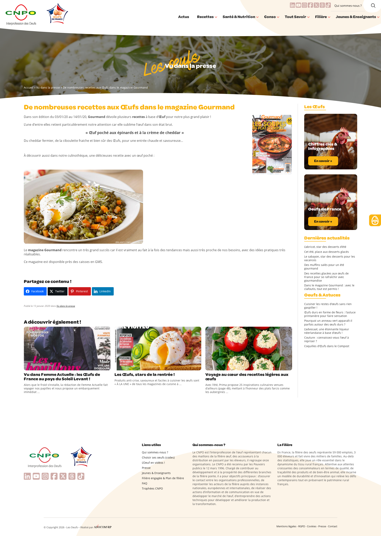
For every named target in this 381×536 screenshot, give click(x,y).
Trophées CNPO (152, 488)
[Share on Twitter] (35, 366)
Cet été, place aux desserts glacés (326, 252)
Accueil (28, 87)
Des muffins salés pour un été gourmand (324, 266)
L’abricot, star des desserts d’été (325, 247)
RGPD (301, 526)
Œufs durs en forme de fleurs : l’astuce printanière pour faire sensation (330, 314)
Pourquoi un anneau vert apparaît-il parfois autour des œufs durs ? (328, 322)
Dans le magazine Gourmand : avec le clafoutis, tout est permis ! (329, 287)
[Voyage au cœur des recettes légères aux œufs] (248, 348)
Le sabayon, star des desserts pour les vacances (329, 258)
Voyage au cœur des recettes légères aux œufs (246, 376)
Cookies (311, 526)
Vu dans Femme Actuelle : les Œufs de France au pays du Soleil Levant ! (62, 376)
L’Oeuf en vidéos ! (153, 463)
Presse (146, 468)
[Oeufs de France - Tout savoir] (57, 14)
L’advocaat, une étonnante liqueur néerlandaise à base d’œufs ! (326, 331)
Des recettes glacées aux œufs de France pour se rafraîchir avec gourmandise (326, 277)
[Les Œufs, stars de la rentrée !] (157, 348)
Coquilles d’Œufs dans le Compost (326, 346)
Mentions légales (286, 526)
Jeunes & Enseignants (156, 473)
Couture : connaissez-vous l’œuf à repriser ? (326, 339)
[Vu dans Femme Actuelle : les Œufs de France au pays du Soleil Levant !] (67, 348)
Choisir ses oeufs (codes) (158, 457)
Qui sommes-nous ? (348, 6)
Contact (332, 526)
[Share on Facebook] (27, 366)
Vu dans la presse (48, 87)
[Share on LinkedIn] (43, 366)
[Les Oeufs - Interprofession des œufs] (21, 14)
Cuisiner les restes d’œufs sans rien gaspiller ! (328, 305)
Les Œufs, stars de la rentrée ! (144, 374)
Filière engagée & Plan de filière (163, 478)
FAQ (144, 483)
